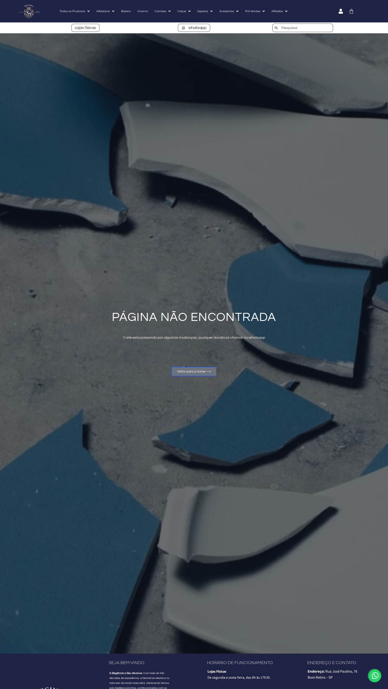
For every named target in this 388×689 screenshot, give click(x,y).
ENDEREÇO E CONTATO (331, 663)
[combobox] (302, 28)
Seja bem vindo (126, 663)
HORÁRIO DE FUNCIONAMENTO (240, 663)
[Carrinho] (351, 11)
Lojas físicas (85, 27)
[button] (374, 675)
